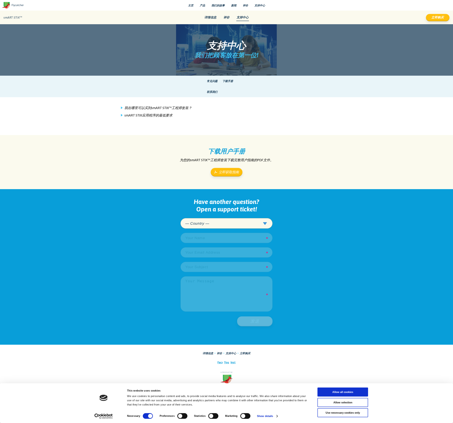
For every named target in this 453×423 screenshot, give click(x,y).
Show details (265, 416)
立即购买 (437, 17)
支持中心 (259, 5)
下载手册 (227, 81)
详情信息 (210, 17)
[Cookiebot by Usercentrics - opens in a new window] (103, 416)
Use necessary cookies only (343, 412)
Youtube (226, 362)
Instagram (233, 362)
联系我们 (212, 91)
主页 (190, 5)
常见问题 (212, 81)
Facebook (220, 362)
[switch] (182, 416)
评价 (245, 5)
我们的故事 (218, 5)
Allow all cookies (342, 391)
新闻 (233, 5)
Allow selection (342, 402)
